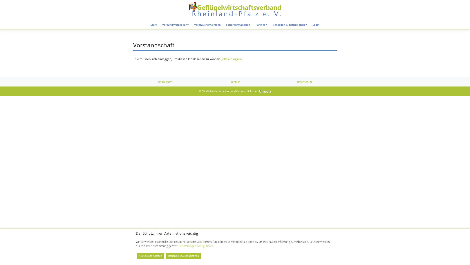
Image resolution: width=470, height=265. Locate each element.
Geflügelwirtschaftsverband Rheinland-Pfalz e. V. (232, 91)
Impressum (165, 82)
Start (154, 24)
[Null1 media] (265, 91)
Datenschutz (304, 82)
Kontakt (235, 82)
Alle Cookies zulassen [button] (150, 255)
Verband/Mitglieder (174, 24)
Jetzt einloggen (231, 59)
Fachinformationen (238, 24)
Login (315, 24)
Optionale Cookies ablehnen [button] (183, 255)
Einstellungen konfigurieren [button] (197, 246)
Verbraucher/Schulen (207, 24)
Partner (260, 24)
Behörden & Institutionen (289, 24)
